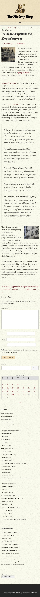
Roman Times (5, 481)
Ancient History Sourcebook (10, 532)
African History (6, 419)
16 (2, 391)
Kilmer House (5, 457)
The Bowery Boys (6, 501)
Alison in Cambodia (7, 425)
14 (29, 388)
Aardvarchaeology (7, 416)
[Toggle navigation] (20, 23)
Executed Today (6, 445)
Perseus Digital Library (8, 550)
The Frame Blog (5, 504)
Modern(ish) (12, 28)
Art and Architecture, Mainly (10, 431)
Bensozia (4, 437)
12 (18, 388)
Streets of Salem (6, 493)
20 (23, 391)
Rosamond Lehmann (8, 83)
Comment (5, 308)
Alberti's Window (6, 422)
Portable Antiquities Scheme (10, 553)
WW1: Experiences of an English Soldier (13, 519)
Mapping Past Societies (8, 541)
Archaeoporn (5, 428)
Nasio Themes (16, 593)
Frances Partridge (13, 104)
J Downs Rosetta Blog (7, 454)
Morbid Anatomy (6, 469)
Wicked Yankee (5, 516)
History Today (5, 451)
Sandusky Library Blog (8, 484)
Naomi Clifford (5, 472)
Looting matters (6, 460)
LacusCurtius (5, 538)
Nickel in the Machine (8, 475)
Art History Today (6, 434)
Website (4, 345)
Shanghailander (6, 487)
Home (3, 28)
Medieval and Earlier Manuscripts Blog (13, 463)
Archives (4, 574)
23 (2, 394)
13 (23, 388)
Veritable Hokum (6, 513)
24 (8, 394)
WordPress (33, 593)
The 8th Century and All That (10, 495)
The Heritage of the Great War (10, 556)
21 (29, 391)
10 (8, 388)
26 (18, 394)
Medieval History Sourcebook (10, 544)
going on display (24, 72)
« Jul (19, 403)
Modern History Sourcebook (9, 547)
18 (13, 391)
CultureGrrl (5, 440)
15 (34, 388)
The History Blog (20, 16)
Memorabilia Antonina (8, 466)
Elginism (4, 442)
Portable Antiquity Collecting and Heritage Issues (16, 478)
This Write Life (6, 510)
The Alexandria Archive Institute (11, 498)
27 (23, 394)
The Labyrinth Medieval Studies (11, 559)
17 (7, 391)
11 (12, 388)
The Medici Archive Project (9, 562)
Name (3, 334)
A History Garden (6, 413)
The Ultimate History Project (10, 507)
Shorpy (3, 490)
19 (18, 391)
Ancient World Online (8, 535)
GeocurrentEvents (7, 448)
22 (34, 391)
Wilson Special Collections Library (12, 565)
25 (13, 394)
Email (3, 339)
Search (3, 365)
